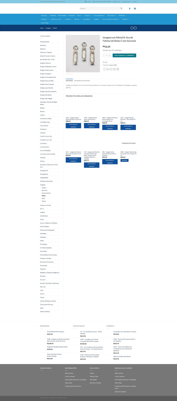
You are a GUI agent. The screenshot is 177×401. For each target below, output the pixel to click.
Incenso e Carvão (45, 205)
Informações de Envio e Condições (75, 379)
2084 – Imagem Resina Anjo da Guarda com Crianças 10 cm (128, 153)
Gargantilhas (44, 177)
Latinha (42, 212)
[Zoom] (68, 70)
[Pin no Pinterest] (114, 69)
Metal (55, 28)
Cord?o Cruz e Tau (46, 136)
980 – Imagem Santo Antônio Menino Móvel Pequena (109, 153)
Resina (44, 201)
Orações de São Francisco (73, 386)
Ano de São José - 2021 (47, 59)
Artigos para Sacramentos (48, 91)
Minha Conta (116, 1)
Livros (42, 219)
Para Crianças (111, 15)
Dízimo (42, 161)
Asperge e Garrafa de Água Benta (48, 103)
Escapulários (86, 19)
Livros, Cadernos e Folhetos (110, 19)
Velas (42, 308)
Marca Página (44, 226)
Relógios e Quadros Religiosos (49, 272)
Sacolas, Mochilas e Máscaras (49, 283)
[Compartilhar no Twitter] (107, 69)
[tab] (69, 80)
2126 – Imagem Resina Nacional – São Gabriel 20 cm (127, 119)
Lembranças (44, 216)
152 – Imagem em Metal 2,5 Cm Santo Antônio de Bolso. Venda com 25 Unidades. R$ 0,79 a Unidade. (92, 155)
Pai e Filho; (43, 251)
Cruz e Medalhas (45, 150)
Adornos (43, 49)
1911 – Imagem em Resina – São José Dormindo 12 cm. (74, 153)
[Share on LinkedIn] (117, 69)
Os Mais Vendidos (46, 248)
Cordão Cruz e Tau (56, 19)
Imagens (96, 19)
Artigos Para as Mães (47, 81)
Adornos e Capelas (46, 52)
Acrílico (44, 188)
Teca (41, 290)
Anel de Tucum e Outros (47, 56)
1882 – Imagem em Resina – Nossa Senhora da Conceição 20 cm (110, 119)
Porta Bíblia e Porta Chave (48, 255)
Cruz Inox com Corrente (47, 154)
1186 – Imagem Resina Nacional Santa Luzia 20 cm (73, 118)
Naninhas (43, 237)
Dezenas (76, 19)
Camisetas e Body (45, 118)
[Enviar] (121, 8)
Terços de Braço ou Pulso (48, 301)
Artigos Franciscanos (46, 70)
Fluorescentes (46, 193)
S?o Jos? (42, 279)
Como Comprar (70, 376)
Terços (79, 15)
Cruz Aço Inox (44, 147)
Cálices (42, 115)
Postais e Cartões (45, 258)
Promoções (71, 15)
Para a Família (45, 23)
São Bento (122, 15)
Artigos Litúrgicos (46, 74)
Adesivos (43, 45)
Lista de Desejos (126, 1)
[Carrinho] (135, 8)
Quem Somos (69, 373)
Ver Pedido (93, 379)
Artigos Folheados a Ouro (48, 66)
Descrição (69, 80)
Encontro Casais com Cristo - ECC (49, 166)
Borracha (44, 190)
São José (43, 287)
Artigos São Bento (46, 95)
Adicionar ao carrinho (124, 55)
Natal (43, 198)
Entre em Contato (95, 383)
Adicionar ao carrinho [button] (73, 126)
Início (42, 28)
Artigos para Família (46, 88)
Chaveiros (44, 19)
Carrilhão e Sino (45, 122)
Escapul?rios (44, 170)
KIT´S (42, 209)
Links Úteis (68, 383)
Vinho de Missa (45, 311)
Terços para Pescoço (46, 304)
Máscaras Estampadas (47, 230)
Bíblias (42, 108)
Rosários (43, 276)
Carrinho (134, 1)
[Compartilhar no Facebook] (104, 69)
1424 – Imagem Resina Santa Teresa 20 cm (90, 118)
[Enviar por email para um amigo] (111, 69)
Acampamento (44, 42)
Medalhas (43, 233)
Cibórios (43, 133)
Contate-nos (53, 398)
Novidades (53, 15)
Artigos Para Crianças (47, 84)
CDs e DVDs (44, 126)
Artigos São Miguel (46, 98)
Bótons (42, 111)
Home (92, 373)
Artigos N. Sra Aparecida (48, 77)
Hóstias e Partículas (46, 181)
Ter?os (42, 294)
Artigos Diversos (45, 63)
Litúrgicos (87, 15)
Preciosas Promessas (46, 262)
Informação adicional (82, 80)
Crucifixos (68, 19)
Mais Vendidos (62, 15)
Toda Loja (44, 15)
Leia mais (124, 160)
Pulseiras (124, 19)
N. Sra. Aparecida (99, 15)
